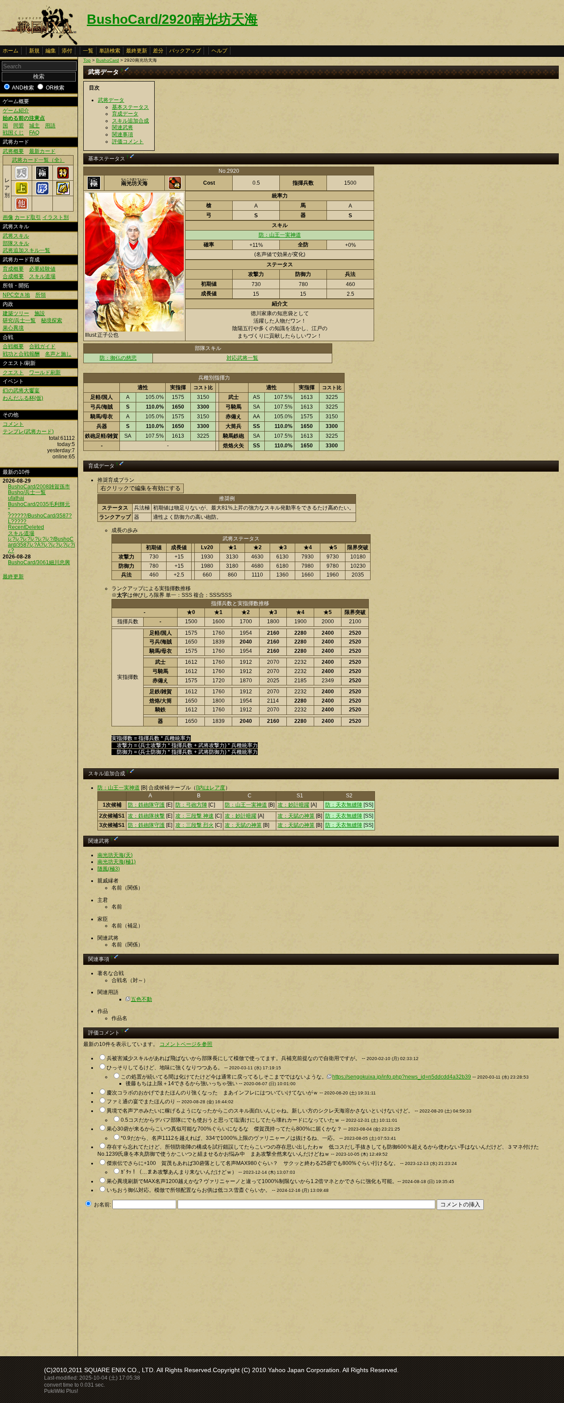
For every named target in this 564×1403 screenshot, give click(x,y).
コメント (13, 424)
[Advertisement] (157, 1280)
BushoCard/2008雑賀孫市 (39, 487)
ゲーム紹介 (16, 111)
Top (87, 60)
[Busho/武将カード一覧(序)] (42, 193)
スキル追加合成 (130, 121)
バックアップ (185, 51)
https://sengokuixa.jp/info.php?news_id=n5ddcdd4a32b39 (401, 1077)
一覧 (88, 51)
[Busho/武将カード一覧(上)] (21, 193)
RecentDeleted (26, 527)
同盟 (18, 126)
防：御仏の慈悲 (118, 358)
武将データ (111, 100)
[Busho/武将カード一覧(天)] (21, 178)
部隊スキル (16, 243)
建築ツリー (16, 313)
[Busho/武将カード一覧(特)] (63, 178)
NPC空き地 (16, 295)
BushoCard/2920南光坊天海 (172, 19)
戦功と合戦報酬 (21, 354)
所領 (40, 295)
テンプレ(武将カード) (28, 431)
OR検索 (55, 88)
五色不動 (141, 999)
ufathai (16, 498)
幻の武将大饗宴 (21, 390)
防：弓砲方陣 (191, 805)
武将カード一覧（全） (38, 160)
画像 (8, 217)
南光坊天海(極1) (116, 862)
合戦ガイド (42, 346)
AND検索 (23, 88)
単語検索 (109, 51)
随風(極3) (108, 869)
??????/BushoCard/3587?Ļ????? (40, 519)
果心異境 (13, 328)
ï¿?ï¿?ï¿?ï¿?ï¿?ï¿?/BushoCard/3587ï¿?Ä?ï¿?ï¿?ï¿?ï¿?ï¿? (41, 545)
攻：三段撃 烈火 (194, 825)
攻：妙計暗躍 (293, 805)
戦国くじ (13, 133)
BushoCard (107, 60)
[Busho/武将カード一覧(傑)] (63, 193)
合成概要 (13, 276)
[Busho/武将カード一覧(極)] (42, 178)
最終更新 (136, 51)
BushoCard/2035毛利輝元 (39, 504)
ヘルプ (219, 51)
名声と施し (58, 354)
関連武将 (122, 127)
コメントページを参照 (186, 1044)
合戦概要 (13, 346)
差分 (158, 51)
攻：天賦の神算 (296, 816)
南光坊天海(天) (115, 855)
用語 (50, 126)
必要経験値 (42, 269)
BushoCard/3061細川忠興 (39, 562)
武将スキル (16, 236)
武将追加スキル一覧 (26, 250)
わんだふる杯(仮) (23, 398)
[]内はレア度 (210, 788)
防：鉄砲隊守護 (146, 805)
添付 (67, 51)
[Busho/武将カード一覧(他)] (21, 208)
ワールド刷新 (45, 372)
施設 (39, 313)
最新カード (42, 151)
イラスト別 (55, 217)
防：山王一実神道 (280, 235)
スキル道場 (42, 276)
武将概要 (13, 151)
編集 (50, 51)
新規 (34, 51)
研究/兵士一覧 (19, 320)
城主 (34, 126)
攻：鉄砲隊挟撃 (146, 816)
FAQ (34, 133)
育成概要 (13, 269)
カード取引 (28, 217)
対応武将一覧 (242, 358)
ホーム (11, 51)
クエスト (13, 372)
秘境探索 (51, 320)
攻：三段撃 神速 (194, 816)
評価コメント (128, 141)
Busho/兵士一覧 (27, 492)
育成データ (125, 114)
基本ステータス (130, 107)
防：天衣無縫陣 (343, 805)
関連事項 (122, 134)
